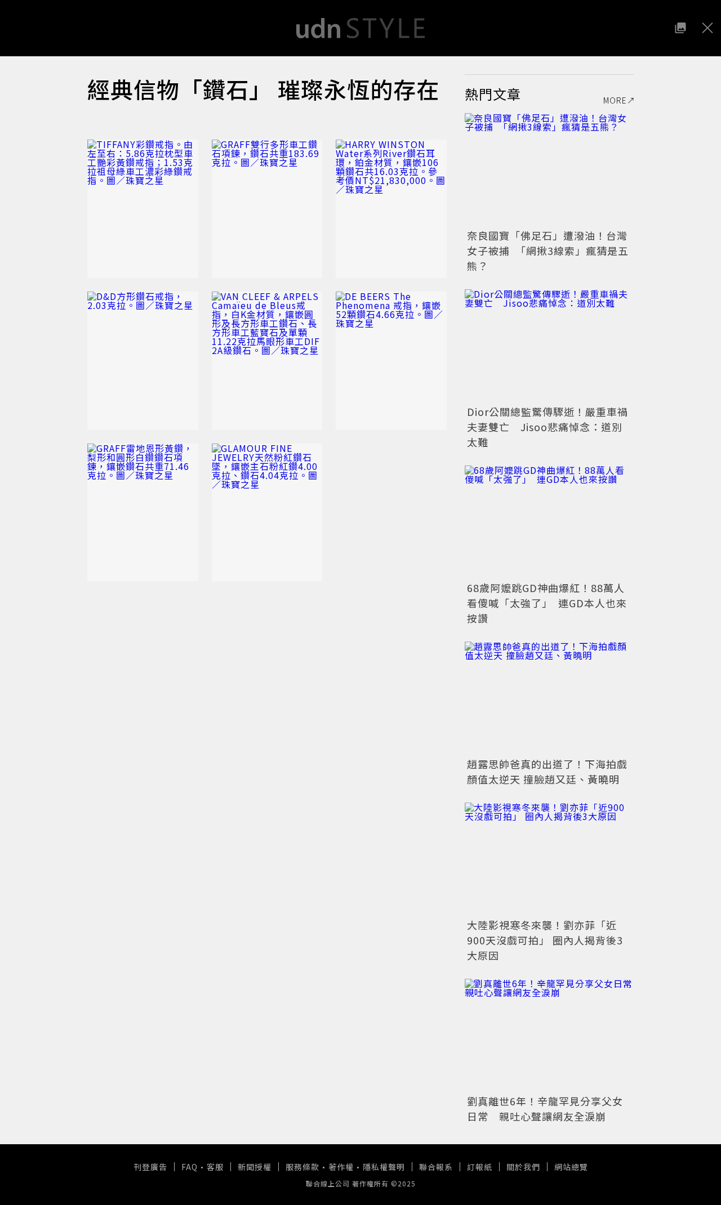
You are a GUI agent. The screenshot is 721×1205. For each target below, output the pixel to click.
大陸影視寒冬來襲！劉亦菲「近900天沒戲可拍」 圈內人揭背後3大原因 (545, 939)
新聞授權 (255, 1166)
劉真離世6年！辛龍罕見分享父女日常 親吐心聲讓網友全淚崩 (545, 1108)
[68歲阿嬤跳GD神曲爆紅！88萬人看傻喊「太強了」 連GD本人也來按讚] (549, 521)
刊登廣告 (150, 1166)
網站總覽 (571, 1166)
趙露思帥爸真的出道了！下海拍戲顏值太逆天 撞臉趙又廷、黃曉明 (547, 771)
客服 (215, 1167)
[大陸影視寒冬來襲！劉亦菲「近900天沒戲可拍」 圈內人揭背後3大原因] (549, 859)
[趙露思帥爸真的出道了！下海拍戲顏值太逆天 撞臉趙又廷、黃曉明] (549, 698)
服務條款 (302, 1167)
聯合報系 (436, 1166)
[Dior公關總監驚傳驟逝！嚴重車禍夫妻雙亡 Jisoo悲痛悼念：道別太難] (549, 345)
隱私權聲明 (384, 1167)
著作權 (341, 1167)
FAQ (189, 1167)
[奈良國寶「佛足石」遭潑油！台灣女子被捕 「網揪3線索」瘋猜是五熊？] (549, 169)
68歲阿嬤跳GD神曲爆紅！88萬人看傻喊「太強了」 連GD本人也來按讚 (547, 602)
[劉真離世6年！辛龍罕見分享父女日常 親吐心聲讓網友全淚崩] (549, 1035)
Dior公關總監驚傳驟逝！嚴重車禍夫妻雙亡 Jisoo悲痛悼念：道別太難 (547, 426)
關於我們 (523, 1166)
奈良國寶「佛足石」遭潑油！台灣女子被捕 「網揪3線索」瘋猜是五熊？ (548, 250)
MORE (615, 100)
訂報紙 (479, 1166)
